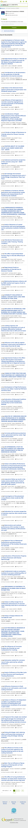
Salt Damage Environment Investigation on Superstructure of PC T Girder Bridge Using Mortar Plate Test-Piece (13, 176)
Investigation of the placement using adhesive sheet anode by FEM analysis (12, 497)
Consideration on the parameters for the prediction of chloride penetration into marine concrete (13, 74)
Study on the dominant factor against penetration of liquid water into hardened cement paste (13, 89)
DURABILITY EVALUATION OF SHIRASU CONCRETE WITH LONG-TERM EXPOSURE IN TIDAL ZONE (13, 296)
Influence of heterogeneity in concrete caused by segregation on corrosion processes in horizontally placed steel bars (12, 102)
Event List (3, 8)
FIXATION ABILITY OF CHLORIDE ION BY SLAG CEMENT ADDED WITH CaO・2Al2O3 (12, 147)
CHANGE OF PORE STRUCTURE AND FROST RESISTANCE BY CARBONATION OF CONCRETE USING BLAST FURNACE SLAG (13, 374)
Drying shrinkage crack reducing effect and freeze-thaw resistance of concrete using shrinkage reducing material (13, 734)
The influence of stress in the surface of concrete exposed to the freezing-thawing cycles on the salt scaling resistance (12, 750)
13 (22, 790)
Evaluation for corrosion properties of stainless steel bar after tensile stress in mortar (14, 513)
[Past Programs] (20, 2)
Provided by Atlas (14, 822)
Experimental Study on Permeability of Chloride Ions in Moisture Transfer (11, 269)
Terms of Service (5, 802)
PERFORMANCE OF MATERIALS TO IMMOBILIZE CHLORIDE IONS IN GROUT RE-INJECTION (13, 588)
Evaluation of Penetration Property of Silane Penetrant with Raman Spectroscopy (13, 557)
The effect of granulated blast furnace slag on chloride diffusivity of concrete (13, 255)
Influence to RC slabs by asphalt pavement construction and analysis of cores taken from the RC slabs (13, 344)
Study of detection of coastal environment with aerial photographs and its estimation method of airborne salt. (13, 227)
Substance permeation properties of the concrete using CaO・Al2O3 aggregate (13, 161)
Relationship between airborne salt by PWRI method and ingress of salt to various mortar (14, 282)
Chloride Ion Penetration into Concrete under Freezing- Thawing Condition (12, 241)
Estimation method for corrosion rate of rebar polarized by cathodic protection (13, 661)
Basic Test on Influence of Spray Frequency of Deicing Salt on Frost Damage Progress (12, 764)
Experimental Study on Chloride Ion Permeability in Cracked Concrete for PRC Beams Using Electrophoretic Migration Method (14, 61)
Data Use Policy (13, 802)
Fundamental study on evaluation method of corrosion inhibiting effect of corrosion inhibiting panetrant (13, 572)
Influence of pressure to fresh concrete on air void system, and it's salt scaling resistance (14, 687)
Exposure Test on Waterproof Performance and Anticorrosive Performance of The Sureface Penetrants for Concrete (14, 543)
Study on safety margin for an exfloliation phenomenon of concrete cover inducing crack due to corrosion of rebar (13, 604)
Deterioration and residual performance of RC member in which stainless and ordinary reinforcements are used (13, 527)
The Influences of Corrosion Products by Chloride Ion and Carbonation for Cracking (11, 648)
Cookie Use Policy (23, 802)
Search (5, 19)
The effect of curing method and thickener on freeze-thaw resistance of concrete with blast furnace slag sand (13, 778)
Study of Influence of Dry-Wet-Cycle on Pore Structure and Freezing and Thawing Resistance (14, 674)
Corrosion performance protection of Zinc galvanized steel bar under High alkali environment (13, 434)
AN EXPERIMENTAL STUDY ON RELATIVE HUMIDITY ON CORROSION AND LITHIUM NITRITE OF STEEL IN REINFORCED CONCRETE (12, 449)
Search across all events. (9, 31)
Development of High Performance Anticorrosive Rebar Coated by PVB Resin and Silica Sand (14, 388)
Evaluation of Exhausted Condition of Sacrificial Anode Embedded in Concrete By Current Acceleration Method (13, 401)
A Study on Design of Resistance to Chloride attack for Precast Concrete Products (13, 134)
